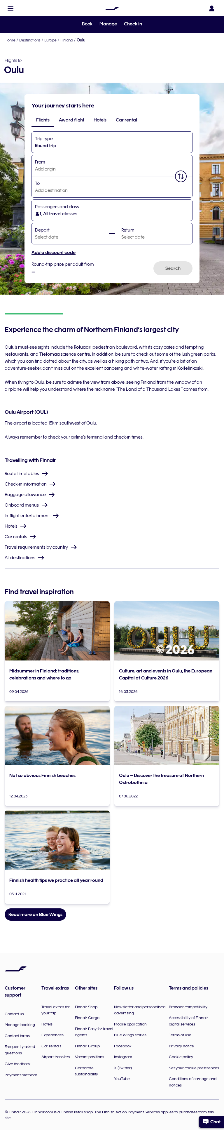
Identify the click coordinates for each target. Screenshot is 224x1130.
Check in (133, 24)
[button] (10, 8)
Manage (108, 24)
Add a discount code (54, 252)
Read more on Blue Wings (35, 914)
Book (87, 24)
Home (10, 40)
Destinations (30, 40)
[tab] (43, 120)
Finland (66, 40)
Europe (50, 40)
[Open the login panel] (211, 8)
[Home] (112, 8)
